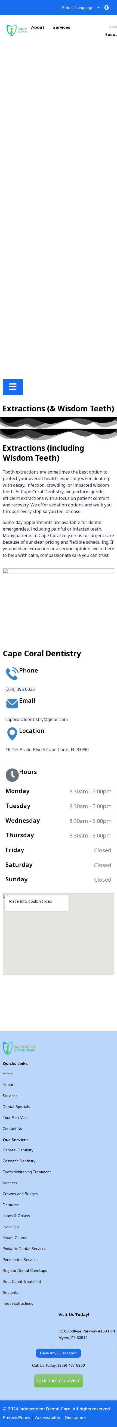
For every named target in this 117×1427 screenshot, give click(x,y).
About (37, 27)
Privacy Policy (16, 1418)
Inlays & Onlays (16, 1215)
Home (8, 1073)
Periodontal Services (20, 1259)
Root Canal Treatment (22, 1281)
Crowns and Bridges (20, 1194)
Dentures (11, 1204)
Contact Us (12, 1128)
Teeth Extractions (18, 1303)
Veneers (10, 1183)
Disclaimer (75, 1418)
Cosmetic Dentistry (19, 1161)
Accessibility (47, 1418)
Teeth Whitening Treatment (27, 1172)
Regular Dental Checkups (25, 1270)
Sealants (10, 1292)
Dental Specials (16, 1106)
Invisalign (11, 1226)
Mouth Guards (15, 1237)
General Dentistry (18, 1150)
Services (61, 27)
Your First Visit (15, 1117)
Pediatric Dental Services (24, 1248)
